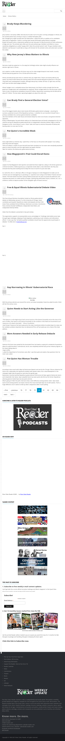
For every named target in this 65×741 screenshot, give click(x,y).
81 (44, 390)
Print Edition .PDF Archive (11, 659)
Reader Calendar (9, 666)
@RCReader (5, 730)
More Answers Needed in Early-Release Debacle (31, 333)
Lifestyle (6, 683)
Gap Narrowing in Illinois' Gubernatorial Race (30, 287)
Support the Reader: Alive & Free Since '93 (16, 664)
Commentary (7, 671)
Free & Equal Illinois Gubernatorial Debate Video (31, 187)
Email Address (8, 600)
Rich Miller (8, 31)
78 (30, 390)
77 (26, 390)
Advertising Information (10, 661)
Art (5, 681)
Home (4, 16)
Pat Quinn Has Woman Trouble (22, 358)
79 (35, 390)
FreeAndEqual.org (21, 222)
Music (5, 676)
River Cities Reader (25, 494)
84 (57, 390)
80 (39, 390)
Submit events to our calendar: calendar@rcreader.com (18, 726)
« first (6, 390)
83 (53, 390)
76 (21, 390)
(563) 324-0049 (6, 721)
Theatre (6, 673)
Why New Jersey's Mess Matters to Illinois (28, 54)
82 (48, 390)
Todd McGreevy (9, 195)
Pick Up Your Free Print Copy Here (13, 657)
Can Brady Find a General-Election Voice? (27, 100)
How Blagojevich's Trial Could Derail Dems (28, 153)
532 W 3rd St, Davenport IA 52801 (11, 719)
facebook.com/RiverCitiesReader (11, 728)
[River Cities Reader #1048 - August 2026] (32, 465)
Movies (6, 678)
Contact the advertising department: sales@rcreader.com (18, 725)
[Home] (8, 4)
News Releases (8, 685)
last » (12, 394)
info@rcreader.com (7, 723)
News (5, 669)
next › (6, 394)
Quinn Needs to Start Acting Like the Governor (30, 308)
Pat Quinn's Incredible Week (21, 130)
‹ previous (14, 390)
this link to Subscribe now (17, 641)
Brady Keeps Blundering (19, 23)
